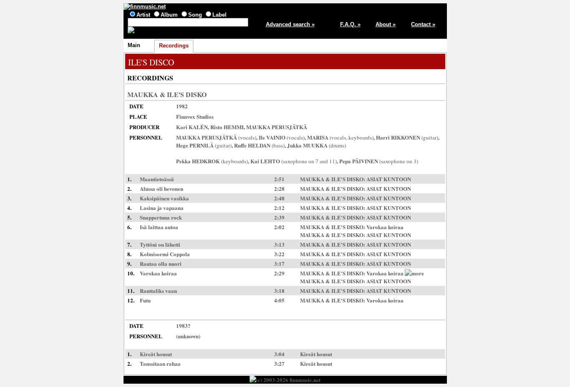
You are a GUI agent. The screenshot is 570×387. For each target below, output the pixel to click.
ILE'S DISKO (187, 94)
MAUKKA (142, 94)
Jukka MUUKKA (307, 145)
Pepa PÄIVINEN (358, 161)
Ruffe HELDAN (252, 145)
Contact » (423, 24)
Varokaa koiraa (385, 227)
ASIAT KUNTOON (388, 179)
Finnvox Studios (195, 116)
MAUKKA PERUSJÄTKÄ (276, 127)
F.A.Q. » (350, 24)
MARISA (317, 137)
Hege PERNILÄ (195, 145)
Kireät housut (316, 354)
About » (386, 24)
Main (134, 45)
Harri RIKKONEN (398, 137)
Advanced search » (290, 24)
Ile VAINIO (272, 137)
